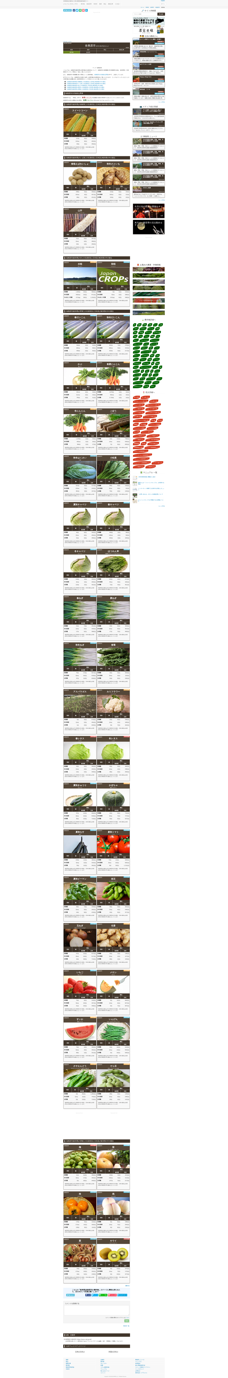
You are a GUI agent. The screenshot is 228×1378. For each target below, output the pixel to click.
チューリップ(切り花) (150, 416)
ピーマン (136, 351)
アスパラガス (144, 340)
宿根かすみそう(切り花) (153, 405)
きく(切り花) (145, 397)
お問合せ (137, 1371)
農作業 (102, 1361)
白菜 (157, 328)
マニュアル (104, 1369)
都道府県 (89, 4)
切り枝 (160, 420)
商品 (105, 4)
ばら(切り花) (153, 401)
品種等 (102, 1359)
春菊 (152, 336)
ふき (140, 336)
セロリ (136, 340)
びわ (147, 371)
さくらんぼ (137, 375)
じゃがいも (145, 355)
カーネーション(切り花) (140, 401)
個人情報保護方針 (140, 1365)
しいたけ (156, 359)
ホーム (142, 7)
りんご (155, 367)
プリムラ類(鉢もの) (139, 436)
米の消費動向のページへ (149, 313)
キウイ (159, 379)
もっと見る (162, 102)
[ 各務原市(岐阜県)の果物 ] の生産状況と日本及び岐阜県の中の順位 (85, 89)
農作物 (83, 4)
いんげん (155, 382)
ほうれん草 (157, 332)
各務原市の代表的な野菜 (101, 74)
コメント (103, 1372)
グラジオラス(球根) (139, 428)
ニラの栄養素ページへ (148, 294)
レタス (146, 344)
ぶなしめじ (146, 363)
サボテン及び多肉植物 (152, 439)
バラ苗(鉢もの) (150, 466)
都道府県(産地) (70, 1367)
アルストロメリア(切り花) (141, 420)
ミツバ (146, 336)
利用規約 (137, 1363)
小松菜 (141, 332)
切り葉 (153, 420)
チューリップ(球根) (154, 424)
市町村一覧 (126, 1326)
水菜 (135, 332)
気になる (68, 10)
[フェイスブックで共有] (74, 10)
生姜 (149, 359)
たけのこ (143, 328)
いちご (155, 375)
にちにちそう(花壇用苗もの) (142, 463)
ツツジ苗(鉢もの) (139, 466)
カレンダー (104, 1363)
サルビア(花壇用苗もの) (140, 451)
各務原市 (157, 7)
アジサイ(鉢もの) (157, 463)
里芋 (152, 355)
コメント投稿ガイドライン (142, 1367)
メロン (136, 379)
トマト (157, 348)
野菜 (144, 325)
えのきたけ (137, 363)
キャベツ (148, 332)
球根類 (136, 424)
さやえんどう (137, 386)
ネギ (135, 336)
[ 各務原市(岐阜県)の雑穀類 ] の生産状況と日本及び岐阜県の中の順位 (86, 81)
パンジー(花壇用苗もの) (152, 447)
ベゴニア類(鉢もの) (153, 436)
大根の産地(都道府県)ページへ (148, 281)
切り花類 (136, 397)
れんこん (150, 328)
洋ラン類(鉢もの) (139, 439)
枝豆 (154, 351)
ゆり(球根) (143, 424)
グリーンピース (146, 351)
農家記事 (110, 4)
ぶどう (145, 375)
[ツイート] (77, 10)
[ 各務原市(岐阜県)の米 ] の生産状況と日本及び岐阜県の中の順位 (84, 85)
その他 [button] (117, 4)
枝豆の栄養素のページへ (149, 275)
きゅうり (136, 348)
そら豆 (146, 386)
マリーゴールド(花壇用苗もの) (142, 455)
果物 (157, 363)
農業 (71, 49)
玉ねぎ (136, 359)
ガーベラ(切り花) (139, 412)
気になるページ (105, 1371)
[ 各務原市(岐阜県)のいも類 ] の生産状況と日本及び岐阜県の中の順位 (86, 83)
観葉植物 (136, 443)
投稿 (126, 1321)
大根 (150, 325)
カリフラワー (154, 340)
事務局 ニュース (139, 1359)
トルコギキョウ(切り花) (153, 412)
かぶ (155, 325)
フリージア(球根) (152, 428)
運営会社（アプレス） (141, 1372)
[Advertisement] (96, 25)
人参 (160, 325)
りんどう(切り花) (139, 405)
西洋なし (136, 371)
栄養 (102, 1365)
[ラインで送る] (80, 10)
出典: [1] (127, 1285)
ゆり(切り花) (137, 416)
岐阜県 (152, 7)
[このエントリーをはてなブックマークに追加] (86, 10)
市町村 (95, 4)
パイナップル (151, 379)
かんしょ (136, 355)
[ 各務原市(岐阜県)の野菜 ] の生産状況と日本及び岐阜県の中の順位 (85, 87)
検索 (161, 14)
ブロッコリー (137, 344)
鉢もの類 (136, 432)
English (163, 0)
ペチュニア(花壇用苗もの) (141, 459)
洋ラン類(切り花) (139, 409)
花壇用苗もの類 (138, 447)
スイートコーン (138, 382)
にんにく (143, 359)
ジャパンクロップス (70, 4)
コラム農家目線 (105, 1367)
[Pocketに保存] (83, 10)
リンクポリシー (139, 1369)
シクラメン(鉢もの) (147, 432)
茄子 (151, 348)
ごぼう (136, 328)
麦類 (139, 325)
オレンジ (148, 382)
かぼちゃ (144, 348)
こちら (127, 1317)
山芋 (157, 355)
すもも (157, 371)
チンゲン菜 (154, 344)
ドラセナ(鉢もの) (153, 443)
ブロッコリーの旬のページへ (149, 288)
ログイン (163, 4)
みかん (136, 367)
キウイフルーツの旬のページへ (148, 306)
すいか (142, 379)
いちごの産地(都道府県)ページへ (149, 300)
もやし (153, 386)
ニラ (158, 336)
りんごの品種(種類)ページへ (149, 269)
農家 (100, 4)
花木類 (144, 443)
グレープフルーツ (146, 367)
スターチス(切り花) (151, 409)
